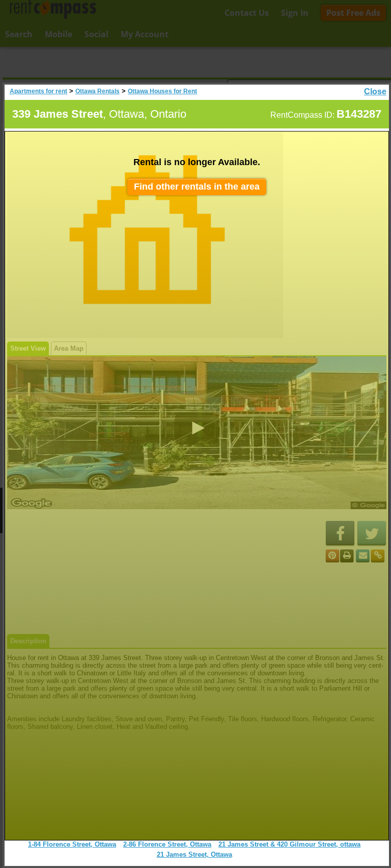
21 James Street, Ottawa (194, 854)
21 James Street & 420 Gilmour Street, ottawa (289, 844)
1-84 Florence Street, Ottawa (72, 844)
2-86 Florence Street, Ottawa (167, 844)
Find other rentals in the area (197, 186)
